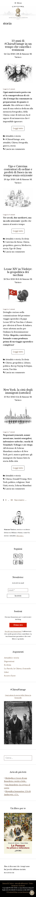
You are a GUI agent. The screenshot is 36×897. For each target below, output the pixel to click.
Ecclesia (25, 239)
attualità (6, 143)
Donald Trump (20, 479)
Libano (27, 363)
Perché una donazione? (13, 631)
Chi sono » (20, 536)
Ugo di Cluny (15, 248)
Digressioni (9, 661)
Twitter (31, 883)
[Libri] (18, 518)
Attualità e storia (13, 136)
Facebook (22, 885)
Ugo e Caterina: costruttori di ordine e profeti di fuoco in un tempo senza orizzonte (18, 171)
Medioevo (26, 245)
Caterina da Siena (13, 242)
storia (13, 146)
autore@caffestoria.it (21, 883)
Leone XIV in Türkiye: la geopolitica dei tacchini (18, 272)
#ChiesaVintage (12, 139)
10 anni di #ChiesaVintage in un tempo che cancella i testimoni (18, 45)
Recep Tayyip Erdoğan (21, 366)
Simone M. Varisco (8, 883)
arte (23, 139)
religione (20, 482)
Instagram (14, 885)
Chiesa (14, 143)
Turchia (13, 369)
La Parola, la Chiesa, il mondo (17, 669)
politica (6, 366)
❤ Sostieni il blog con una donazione (18, 892)
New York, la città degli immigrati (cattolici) (18, 391)
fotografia (23, 143)
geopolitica (8, 245)
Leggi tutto (18, 128)
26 (11, 500)
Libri (6, 672)
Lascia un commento (15, 149)
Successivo (20, 500)
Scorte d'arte (10, 676)
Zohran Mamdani (23, 485)
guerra (6, 146)
